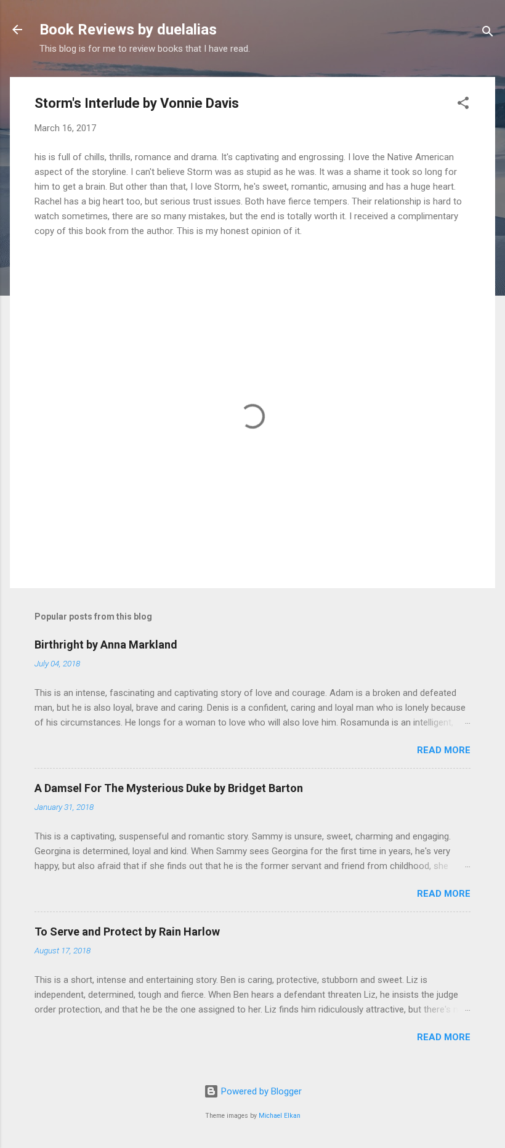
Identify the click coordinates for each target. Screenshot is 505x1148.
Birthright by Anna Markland (105, 644)
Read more (444, 750)
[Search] (487, 33)
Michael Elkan (280, 1116)
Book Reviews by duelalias (128, 29)
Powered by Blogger (260, 1091)
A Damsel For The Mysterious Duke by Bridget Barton (168, 788)
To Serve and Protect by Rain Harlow (127, 931)
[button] (463, 105)
